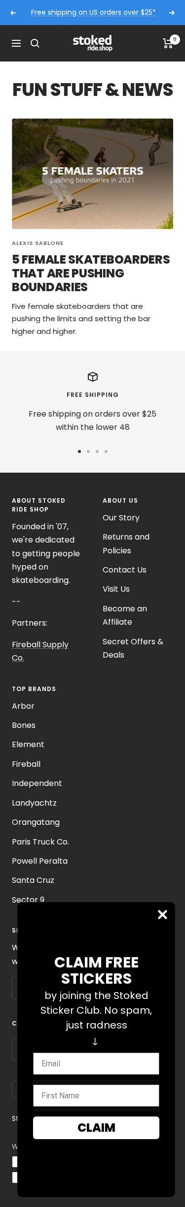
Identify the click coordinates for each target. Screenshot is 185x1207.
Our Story (121, 517)
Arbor (23, 706)
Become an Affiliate (125, 615)
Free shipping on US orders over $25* (93, 12)
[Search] (35, 43)
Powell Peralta (40, 861)
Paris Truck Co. (40, 841)
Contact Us (125, 569)
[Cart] (168, 43)
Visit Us (116, 589)
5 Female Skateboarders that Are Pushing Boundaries (91, 273)
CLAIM (96, 1127)
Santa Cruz (33, 880)
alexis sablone (38, 243)
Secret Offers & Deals (133, 648)
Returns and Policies (126, 543)
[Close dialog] (162, 914)
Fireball (26, 764)
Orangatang (36, 822)
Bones (24, 725)
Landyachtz (34, 803)
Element (28, 744)
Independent (37, 783)
